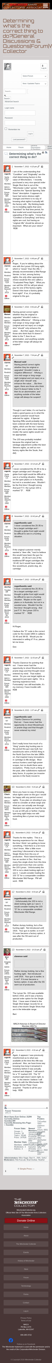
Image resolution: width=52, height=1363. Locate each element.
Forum (21, 147)
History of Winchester (26, 1261)
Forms (26, 1294)
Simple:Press (26, 1169)
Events (26, 1252)
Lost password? (19, 139)
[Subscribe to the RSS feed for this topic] (46, 152)
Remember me (14, 129)
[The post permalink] (38, 166)
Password (9, 118)
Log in (26, 1311)
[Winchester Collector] (26, 6)
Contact (26, 1303)
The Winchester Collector (26, 1244)
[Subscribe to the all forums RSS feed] (5, 1108)
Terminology (26, 1286)
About (26, 1236)
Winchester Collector (33, 1360)
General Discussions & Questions (35, 147)
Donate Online (26, 1220)
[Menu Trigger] (45, 5)
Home (8, 147)
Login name (9, 108)
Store (26, 1269)
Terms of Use (26, 1321)
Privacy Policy (26, 1318)
